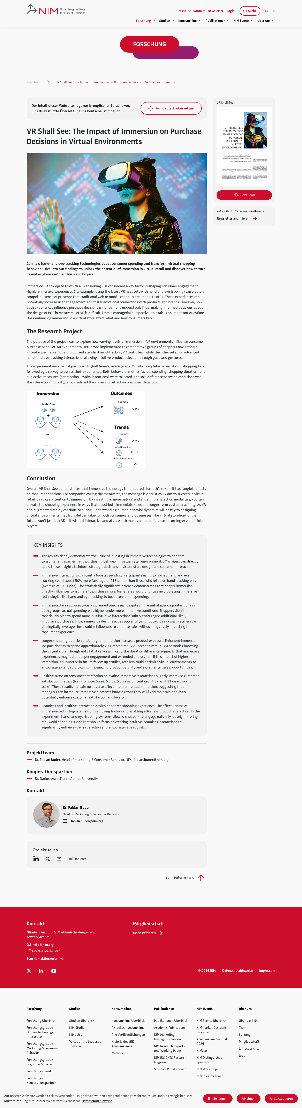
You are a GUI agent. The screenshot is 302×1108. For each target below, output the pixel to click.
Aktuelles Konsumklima (128, 1028)
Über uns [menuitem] (264, 21)
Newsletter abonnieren (233, 218)
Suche (252, 11)
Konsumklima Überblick (128, 1021)
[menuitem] (249, 11)
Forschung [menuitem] (143, 21)
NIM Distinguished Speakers (209, 1060)
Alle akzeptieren (281, 1098)
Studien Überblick (81, 1021)
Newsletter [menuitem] (215, 11)
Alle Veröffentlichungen (128, 1035)
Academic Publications (170, 1028)
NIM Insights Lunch (210, 1076)
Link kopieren (77, 859)
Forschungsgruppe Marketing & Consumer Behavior (43, 1048)
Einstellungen (217, 1098)
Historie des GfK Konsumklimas (123, 1044)
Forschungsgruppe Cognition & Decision (41, 1062)
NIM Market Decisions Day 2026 (212, 1030)
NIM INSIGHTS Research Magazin (170, 1060)
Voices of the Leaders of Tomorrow (86, 1044)
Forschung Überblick (41, 1021)
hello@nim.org (43, 945)
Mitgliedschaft (249, 1042)
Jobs (242, 1056)
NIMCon (202, 1051)
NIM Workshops (207, 1069)
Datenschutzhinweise (237, 971)
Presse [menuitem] (181, 11)
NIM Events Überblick (211, 1021)
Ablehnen (248, 1098)
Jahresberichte (249, 1049)
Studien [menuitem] (164, 21)
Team (242, 1028)
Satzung (245, 1035)
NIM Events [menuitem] (241, 21)
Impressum (267, 971)
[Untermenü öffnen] (190, 10)
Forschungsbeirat (39, 1071)
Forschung (34, 82)
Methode (118, 1053)
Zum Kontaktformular (42, 959)
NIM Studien (77, 1028)
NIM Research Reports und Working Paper (169, 1048)
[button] (171, 108)
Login (231, 11)
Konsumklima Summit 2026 (212, 1041)
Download (247, 195)
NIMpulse (75, 1035)
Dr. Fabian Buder (47, 759)
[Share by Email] (59, 858)
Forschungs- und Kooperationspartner (41, 1080)
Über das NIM (248, 1021)
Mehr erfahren (144, 933)
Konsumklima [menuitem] (187, 21)
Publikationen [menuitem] (215, 21)
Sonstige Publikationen (170, 1069)
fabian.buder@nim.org (151, 759)
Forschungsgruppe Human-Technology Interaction (40, 1032)
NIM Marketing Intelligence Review (167, 1037)
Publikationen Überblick (171, 1021)
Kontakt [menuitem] (199, 11)
